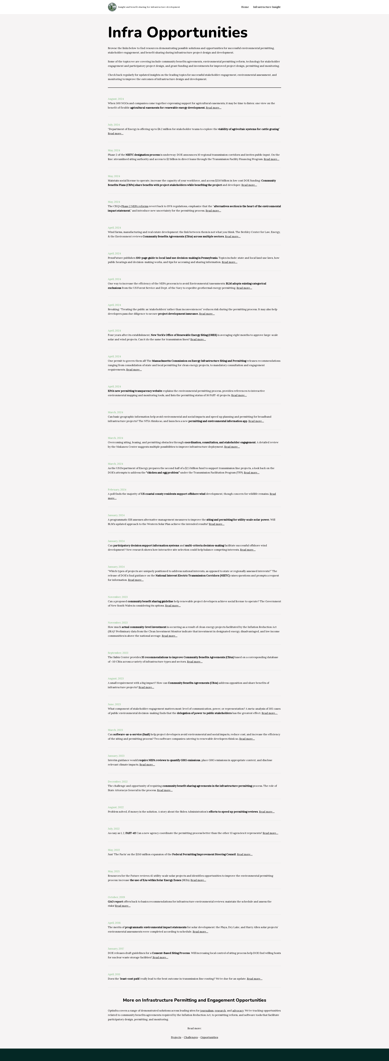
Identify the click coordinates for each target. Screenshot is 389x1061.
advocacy (238, 1010)
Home (245, 7)
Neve (111, 1052)
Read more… (213, 107)
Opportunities (209, 1037)
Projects (176, 1037)
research (220, 1010)
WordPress (114, 1057)
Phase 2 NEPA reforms (134, 206)
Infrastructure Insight (267, 7)
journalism (206, 1010)
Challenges (191, 1037)
